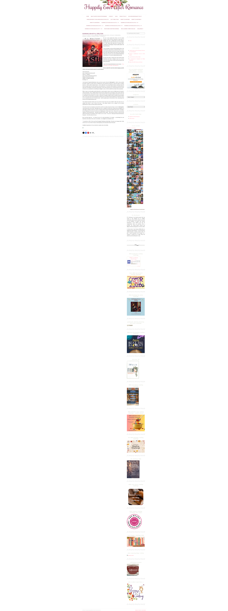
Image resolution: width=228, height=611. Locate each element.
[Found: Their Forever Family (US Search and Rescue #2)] (133, 177)
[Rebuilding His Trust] (135, 155)
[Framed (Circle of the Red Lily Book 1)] (137, 163)
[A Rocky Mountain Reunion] (133, 170)
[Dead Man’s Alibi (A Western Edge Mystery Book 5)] (133, 202)
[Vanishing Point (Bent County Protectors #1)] (135, 180)
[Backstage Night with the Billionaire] (139, 184)
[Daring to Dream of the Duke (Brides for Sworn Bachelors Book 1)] (142, 162)
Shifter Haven (131, 118)
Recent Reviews (131, 128)
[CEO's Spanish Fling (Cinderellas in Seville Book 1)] (142, 180)
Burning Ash (115, 65)
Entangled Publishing (104, 35)
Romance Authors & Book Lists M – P (113, 25)
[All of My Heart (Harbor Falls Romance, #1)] (130, 162)
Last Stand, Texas (115, 19)
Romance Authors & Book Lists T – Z (93, 28)
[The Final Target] (133, 191)
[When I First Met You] (142, 202)
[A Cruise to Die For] (128, 173)
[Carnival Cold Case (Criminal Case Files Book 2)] (128, 148)
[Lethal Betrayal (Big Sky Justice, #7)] (135, 187)
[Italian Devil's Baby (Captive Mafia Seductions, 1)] (130, 198)
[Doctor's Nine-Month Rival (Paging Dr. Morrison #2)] (137, 170)
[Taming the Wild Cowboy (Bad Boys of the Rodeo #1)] (142, 173)
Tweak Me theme (138, 610)
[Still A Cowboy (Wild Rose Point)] (139, 177)
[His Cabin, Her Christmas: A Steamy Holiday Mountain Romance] (128, 138)
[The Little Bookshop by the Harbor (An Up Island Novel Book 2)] (130, 180)
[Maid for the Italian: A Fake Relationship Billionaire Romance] (137, 152)
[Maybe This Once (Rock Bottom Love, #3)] (142, 155)
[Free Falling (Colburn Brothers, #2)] (139, 155)
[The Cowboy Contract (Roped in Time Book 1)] (135, 141)
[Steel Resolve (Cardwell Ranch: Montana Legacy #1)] (128, 131)
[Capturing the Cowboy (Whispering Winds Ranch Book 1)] (128, 187)
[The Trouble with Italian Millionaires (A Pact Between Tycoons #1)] (135, 170)
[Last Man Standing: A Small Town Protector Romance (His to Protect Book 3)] (137, 191)
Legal (116, 16)
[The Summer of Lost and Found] (128, 159)
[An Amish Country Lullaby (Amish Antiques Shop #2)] (139, 159)
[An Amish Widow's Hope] (142, 145)
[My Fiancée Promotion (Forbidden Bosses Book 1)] (135, 191)
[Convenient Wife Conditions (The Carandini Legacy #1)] (130, 148)
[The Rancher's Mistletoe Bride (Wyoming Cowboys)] (130, 173)
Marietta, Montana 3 (95, 22)
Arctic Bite (110, 65)
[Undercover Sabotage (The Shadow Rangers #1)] (139, 191)
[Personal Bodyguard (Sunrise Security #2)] (142, 159)
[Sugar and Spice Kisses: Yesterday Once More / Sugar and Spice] (137, 148)
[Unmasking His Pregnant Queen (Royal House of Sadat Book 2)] (137, 187)
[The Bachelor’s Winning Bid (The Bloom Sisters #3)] (137, 138)
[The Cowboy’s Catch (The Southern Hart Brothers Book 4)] (142, 195)
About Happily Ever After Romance (99, 16)
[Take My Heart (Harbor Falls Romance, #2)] (135, 162)
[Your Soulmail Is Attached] (128, 162)
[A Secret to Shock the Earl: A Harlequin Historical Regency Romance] (137, 159)
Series (97, 36)
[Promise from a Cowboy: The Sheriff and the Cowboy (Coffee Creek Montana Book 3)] (142, 198)
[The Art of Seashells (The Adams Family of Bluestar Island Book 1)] (137, 180)
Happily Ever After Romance (114, 7)
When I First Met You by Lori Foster (135, 62)
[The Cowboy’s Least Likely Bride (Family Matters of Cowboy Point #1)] (130, 141)
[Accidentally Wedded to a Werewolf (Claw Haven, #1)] (128, 170)
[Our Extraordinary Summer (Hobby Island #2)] (137, 177)
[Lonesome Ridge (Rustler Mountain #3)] (142, 166)
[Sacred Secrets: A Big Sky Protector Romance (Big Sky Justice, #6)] (137, 134)
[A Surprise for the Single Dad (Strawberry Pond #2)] (142, 191)
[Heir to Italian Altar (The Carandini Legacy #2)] (135, 177)
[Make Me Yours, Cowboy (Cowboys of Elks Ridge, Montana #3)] (133, 145)
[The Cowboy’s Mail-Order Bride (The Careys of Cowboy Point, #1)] (139, 134)
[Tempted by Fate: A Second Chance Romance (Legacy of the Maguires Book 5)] (130, 184)
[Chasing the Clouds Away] (130, 187)
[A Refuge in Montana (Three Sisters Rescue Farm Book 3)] (128, 194)
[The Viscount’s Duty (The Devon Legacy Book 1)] (130, 138)
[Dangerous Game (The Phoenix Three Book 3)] (139, 145)
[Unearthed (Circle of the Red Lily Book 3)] (133, 166)
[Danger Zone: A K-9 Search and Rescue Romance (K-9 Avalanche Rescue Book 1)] (130, 159)
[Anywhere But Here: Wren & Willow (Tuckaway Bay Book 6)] (139, 198)
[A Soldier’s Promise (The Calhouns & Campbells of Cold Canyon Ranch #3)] (130, 152)
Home (87, 16)
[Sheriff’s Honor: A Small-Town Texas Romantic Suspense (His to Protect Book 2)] (142, 148)
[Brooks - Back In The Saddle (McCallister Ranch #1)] (133, 148)
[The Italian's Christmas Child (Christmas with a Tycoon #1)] (137, 131)
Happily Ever (133, 260)
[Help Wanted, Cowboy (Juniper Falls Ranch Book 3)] (130, 202)
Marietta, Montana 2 (136, 19)
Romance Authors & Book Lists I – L (94, 25)
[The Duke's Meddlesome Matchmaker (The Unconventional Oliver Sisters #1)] (139, 141)
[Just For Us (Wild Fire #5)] (135, 148)
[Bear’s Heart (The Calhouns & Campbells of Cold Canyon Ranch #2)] (128, 152)
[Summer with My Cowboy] (133, 187)
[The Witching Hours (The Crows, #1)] (137, 155)
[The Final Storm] (135, 145)
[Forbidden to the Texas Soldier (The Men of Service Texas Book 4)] (135, 184)
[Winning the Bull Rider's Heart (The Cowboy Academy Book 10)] (135, 152)
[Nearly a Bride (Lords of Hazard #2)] (133, 180)
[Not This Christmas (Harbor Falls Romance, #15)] (135, 134)
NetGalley (112, 35)
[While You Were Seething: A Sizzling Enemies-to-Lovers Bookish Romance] (142, 170)
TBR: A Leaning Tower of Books (128, 28)
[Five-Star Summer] (137, 194)
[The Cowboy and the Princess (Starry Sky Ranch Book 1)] (128, 202)
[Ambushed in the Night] (142, 152)
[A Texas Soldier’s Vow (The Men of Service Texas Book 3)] (133, 141)
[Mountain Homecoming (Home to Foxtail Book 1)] (142, 130)
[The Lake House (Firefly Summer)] (135, 198)
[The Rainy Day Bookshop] (133, 194)
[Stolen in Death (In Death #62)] (128, 141)
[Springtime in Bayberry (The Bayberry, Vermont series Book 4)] (130, 145)
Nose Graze (144, 610)
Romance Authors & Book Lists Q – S (132, 25)
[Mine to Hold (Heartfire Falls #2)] (133, 134)
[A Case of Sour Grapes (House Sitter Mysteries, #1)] (137, 173)
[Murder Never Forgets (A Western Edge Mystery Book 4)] (130, 166)
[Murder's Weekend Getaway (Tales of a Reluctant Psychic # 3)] (133, 130)
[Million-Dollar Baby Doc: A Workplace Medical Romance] (135, 166)
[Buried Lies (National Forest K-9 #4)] (137, 141)
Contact (111, 16)
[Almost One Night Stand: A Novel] (128, 134)
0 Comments (102, 36)
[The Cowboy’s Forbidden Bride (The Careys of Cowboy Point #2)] (139, 138)
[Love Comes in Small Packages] (139, 170)
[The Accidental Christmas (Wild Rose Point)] (128, 180)
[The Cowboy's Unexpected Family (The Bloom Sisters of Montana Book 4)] (137, 184)
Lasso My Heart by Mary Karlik (134, 56)
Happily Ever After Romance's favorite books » (137, 209)
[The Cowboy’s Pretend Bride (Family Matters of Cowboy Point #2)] (130, 191)
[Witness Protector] (133, 155)
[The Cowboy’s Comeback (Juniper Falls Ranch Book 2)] (142, 138)
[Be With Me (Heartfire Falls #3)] (139, 187)
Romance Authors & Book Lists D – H (129, 22)
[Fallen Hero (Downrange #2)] (137, 145)
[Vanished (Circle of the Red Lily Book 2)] (128, 166)
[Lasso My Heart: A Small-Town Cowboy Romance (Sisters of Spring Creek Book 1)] (135, 202)
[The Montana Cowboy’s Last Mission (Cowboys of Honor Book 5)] (130, 130)
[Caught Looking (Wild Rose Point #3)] (142, 177)
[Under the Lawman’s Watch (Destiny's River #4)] (142, 134)
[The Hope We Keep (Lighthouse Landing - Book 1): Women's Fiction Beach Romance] (133, 138)
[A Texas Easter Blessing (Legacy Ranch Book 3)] (139, 166)
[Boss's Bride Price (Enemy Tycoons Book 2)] (135, 173)
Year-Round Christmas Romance (111, 28)
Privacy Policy (123, 16)
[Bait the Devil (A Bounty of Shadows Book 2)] (133, 152)
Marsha (96, 35)
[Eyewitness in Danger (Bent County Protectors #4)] (137, 166)
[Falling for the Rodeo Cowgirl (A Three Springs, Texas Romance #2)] (130, 155)
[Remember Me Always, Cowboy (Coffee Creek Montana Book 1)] (133, 184)
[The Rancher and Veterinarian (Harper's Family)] (133, 163)
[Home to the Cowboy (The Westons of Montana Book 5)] (130, 177)
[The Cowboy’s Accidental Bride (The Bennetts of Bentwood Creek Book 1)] (128, 177)
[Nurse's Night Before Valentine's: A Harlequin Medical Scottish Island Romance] (142, 141)
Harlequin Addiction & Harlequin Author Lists (98, 19)
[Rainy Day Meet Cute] (135, 194)
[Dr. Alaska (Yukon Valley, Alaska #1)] (135, 138)
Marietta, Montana (125, 19)
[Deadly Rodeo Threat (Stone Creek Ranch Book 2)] (135, 159)
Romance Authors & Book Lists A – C (110, 22)
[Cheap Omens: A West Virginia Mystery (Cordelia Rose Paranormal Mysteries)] (128, 191)
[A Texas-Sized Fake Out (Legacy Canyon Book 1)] (128, 145)
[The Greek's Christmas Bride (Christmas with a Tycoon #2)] (139, 131)
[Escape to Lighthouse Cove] (137, 202)
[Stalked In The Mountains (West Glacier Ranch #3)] (128, 155)
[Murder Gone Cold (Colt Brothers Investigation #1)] (133, 173)
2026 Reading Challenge (133, 258)
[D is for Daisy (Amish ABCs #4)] (139, 202)
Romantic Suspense (91, 36)
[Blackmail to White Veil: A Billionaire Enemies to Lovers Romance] (133, 159)
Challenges (140, 28)
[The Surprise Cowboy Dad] (142, 184)
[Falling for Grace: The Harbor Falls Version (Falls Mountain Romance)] (130, 134)
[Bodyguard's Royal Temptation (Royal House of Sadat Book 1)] (139, 162)
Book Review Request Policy (135, 16)
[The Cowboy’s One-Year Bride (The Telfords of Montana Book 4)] (133, 198)
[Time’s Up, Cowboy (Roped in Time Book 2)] (139, 195)
